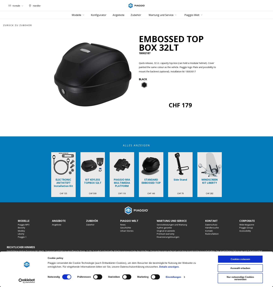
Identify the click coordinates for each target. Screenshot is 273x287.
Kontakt (209, 230)
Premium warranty (165, 233)
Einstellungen (173, 277)
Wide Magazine (246, 224)
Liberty (21, 233)
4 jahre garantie (164, 227)
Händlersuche (212, 227)
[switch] (97, 276)
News (123, 224)
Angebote (56, 224)
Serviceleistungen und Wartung (172, 224)
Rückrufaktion (212, 233)
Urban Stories (126, 230)
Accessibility (245, 230)
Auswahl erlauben (240, 268)
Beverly (21, 227)
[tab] (144, 85)
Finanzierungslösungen (168, 237)
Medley (21, 230)
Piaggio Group (246, 227)
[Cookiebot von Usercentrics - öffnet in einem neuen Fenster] (27, 280)
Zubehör (90, 224)
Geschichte (125, 227)
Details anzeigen (169, 266)
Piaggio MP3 (23, 224)
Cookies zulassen (240, 259)
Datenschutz (211, 224)
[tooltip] (144, 85)
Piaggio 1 (22, 237)
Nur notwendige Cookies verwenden (240, 278)
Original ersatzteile (166, 230)
